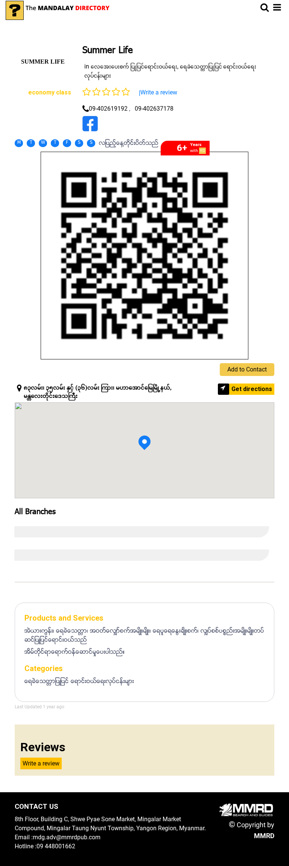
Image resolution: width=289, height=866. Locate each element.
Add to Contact (247, 369)
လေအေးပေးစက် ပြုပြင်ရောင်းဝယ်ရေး (134, 67)
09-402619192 (108, 108)
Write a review (158, 92)
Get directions (251, 389)
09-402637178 (154, 108)
